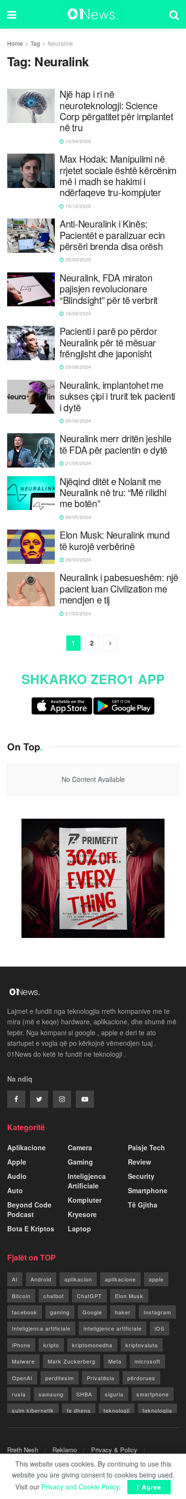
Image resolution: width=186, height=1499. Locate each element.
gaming (60, 1312)
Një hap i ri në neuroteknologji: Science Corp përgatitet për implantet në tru (116, 111)
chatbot (53, 1296)
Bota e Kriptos (30, 1228)
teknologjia (157, 1410)
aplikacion (78, 1279)
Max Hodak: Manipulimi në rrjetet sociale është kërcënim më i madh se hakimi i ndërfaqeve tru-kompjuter (118, 176)
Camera (80, 1147)
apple (156, 1279)
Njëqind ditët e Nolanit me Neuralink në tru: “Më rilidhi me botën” (113, 493)
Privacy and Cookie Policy (80, 1486)
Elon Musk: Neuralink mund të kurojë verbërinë (115, 541)
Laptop (79, 1228)
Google (92, 1312)
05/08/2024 (77, 420)
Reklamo (64, 1449)
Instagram (157, 1312)
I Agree (149, 1486)
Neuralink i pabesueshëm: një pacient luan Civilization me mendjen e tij (119, 588)
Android (41, 1279)
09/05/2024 (77, 517)
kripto (51, 1345)
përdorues (141, 1378)
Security (141, 1176)
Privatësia (100, 1378)
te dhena (79, 1410)
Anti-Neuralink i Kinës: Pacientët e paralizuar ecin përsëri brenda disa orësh (112, 235)
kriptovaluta (141, 1345)
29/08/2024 (77, 367)
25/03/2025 (77, 259)
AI (15, 1279)
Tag (35, 43)
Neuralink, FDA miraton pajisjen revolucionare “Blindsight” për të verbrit (108, 289)
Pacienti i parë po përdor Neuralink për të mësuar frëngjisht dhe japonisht (108, 342)
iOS (160, 1328)
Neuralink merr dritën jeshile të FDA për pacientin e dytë (115, 444)
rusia (19, 1394)
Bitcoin (21, 1296)
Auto (15, 1190)
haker (123, 1312)
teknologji (116, 1410)
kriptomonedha (92, 1345)
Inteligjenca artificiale (41, 1328)
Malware (23, 1361)
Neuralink (60, 43)
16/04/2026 (77, 141)
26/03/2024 (77, 559)
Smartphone (147, 1190)
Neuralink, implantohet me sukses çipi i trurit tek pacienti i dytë (117, 396)
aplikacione (120, 1279)
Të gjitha (142, 1204)
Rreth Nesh (22, 1449)
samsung (51, 1394)
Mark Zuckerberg (71, 1361)
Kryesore (82, 1214)
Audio (17, 1176)
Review (139, 1161)
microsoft (147, 1361)
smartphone (152, 1394)
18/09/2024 (77, 313)
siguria (114, 1394)
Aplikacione (26, 1147)
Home (15, 43)
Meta (115, 1361)
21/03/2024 (77, 613)
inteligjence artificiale (112, 1328)
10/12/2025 (77, 206)
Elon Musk (129, 1296)
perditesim (59, 1378)
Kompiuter (85, 1200)
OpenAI (22, 1378)
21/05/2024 (77, 463)
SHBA (84, 1394)
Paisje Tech (146, 1147)
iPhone (21, 1345)
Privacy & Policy (114, 1449)
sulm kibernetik (33, 1410)
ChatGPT (89, 1296)
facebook (24, 1312)
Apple (16, 1161)
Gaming (80, 1161)
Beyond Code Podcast (29, 1209)
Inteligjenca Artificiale (87, 1180)
